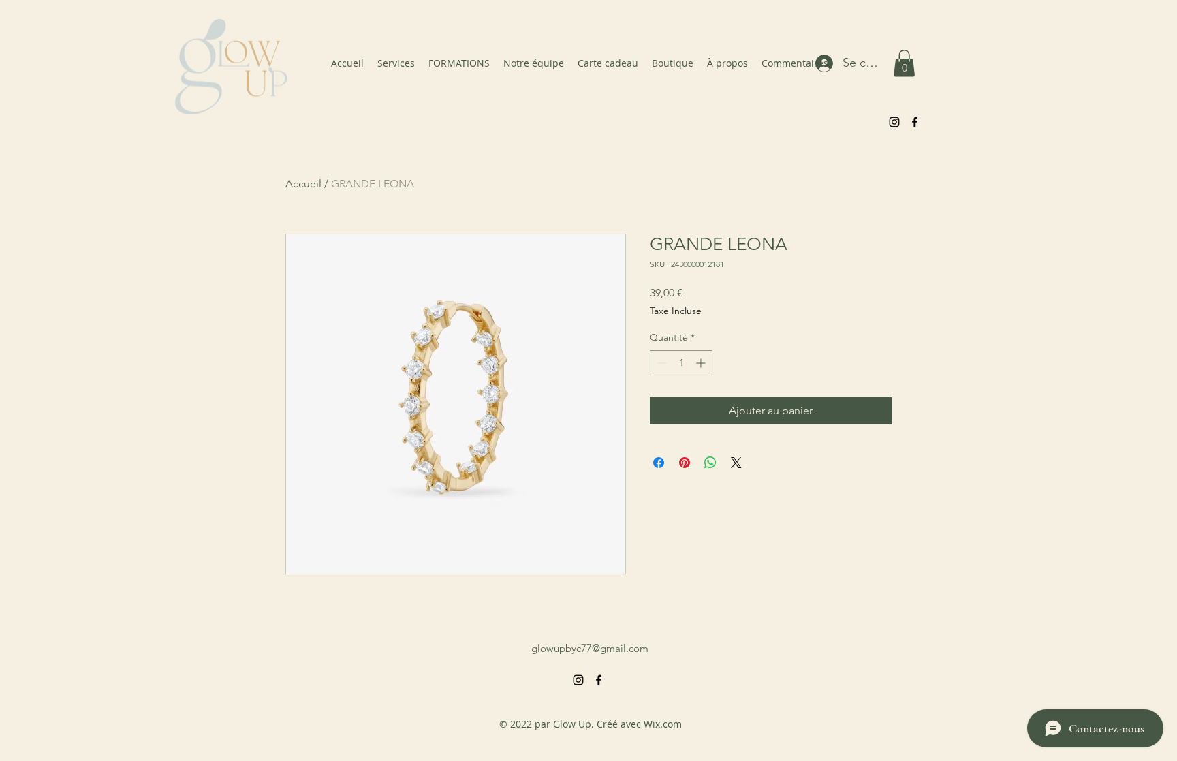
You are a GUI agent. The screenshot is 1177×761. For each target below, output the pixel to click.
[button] (904, 63)
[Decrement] (660, 363)
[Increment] (701, 363)
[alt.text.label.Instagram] (894, 122)
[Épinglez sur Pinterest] (684, 462)
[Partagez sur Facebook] (658, 462)
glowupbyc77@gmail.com (589, 648)
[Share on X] (736, 462)
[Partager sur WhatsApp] (710, 462)
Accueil (303, 183)
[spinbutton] (681, 363)
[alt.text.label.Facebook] (915, 122)
